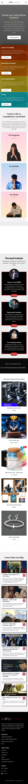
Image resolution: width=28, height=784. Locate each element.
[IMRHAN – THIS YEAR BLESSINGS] (14, 592)
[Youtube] (2, 773)
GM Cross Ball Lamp (14, 440)
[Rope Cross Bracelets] (14, 523)
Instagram (6, 768)
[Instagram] (2, 768)
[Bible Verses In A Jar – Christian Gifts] (14, 458)
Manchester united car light (14, 408)
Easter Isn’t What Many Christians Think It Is (9, 624)
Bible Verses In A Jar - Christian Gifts (14, 472)
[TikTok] (2, 771)
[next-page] (15, 544)
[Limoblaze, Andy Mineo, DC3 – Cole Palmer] (14, 567)
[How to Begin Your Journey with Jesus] (14, 690)
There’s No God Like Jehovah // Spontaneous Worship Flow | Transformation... (11, 649)
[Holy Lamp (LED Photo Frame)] (14, 490)
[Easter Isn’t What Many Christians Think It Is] (14, 616)
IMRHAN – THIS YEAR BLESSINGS (9, 600)
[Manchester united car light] (14, 393)
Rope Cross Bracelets (14, 537)
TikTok (5, 770)
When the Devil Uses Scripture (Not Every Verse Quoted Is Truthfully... (11, 675)
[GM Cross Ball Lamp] (14, 426)
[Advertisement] (14, 240)
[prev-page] (12, 544)
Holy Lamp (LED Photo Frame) (14, 505)
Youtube (5, 773)
